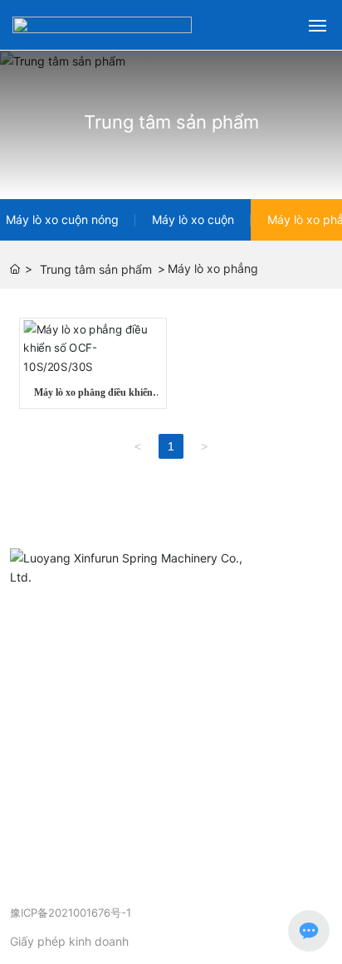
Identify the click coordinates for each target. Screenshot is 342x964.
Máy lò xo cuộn (193, 219)
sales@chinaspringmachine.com (131, 773)
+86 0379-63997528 (95, 726)
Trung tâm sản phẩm (171, 122)
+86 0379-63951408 (129, 703)
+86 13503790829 (157, 749)
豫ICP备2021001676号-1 (70, 913)
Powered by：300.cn (66, 926)
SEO (144, 926)
